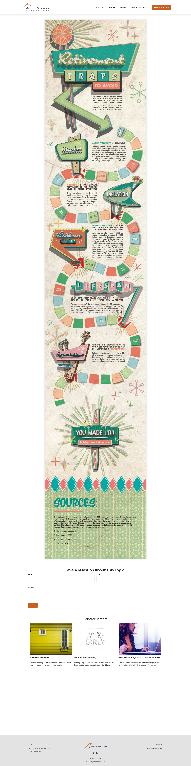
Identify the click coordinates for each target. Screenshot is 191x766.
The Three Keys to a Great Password (139, 657)
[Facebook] (93, 753)
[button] (100, 7)
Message (31, 587)
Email (98, 574)
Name (30, 574)
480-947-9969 (157, 748)
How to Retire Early (85, 657)
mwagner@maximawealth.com (95, 762)
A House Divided (39, 657)
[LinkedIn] (97, 753)
